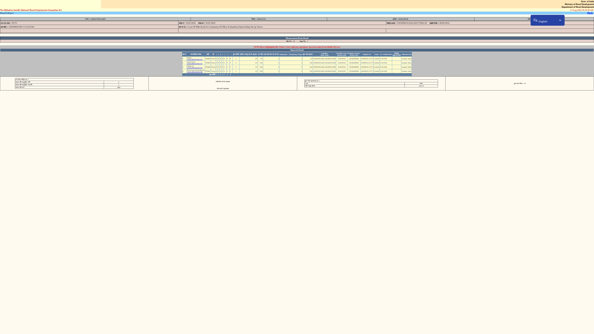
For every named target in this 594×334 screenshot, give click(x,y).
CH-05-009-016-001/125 (194, 59)
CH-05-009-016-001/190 (194, 72)
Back (590, 13)
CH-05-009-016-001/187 (194, 63)
